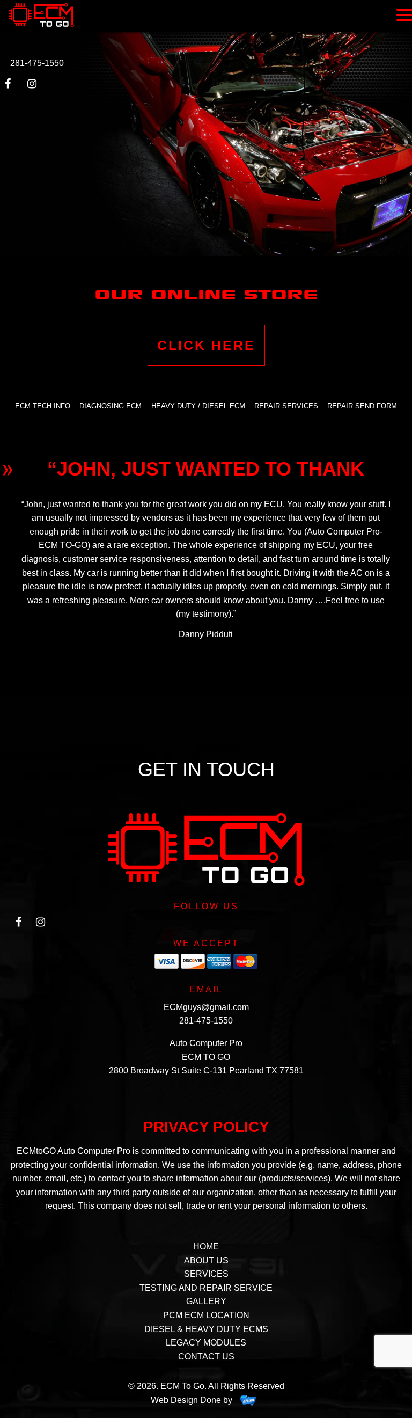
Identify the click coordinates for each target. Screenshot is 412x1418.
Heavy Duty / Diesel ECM (198, 406)
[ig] (35, 86)
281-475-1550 (37, 63)
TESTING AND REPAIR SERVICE (206, 1287)
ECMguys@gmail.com (206, 1007)
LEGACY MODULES (206, 1342)
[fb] (13, 86)
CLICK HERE (206, 345)
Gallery (206, 1301)
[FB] (18, 925)
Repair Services (286, 406)
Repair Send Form (362, 406)
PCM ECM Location (206, 1315)
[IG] (41, 925)
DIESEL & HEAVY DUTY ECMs (206, 1329)
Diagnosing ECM (110, 406)
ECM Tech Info (42, 406)
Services (206, 1273)
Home (206, 1246)
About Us (206, 1260)
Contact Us (206, 1356)
